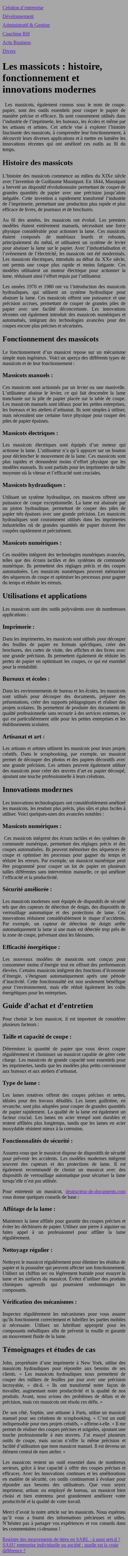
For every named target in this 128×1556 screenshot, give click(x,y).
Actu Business (16, 42)
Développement (18, 16)
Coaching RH (16, 33)
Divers (9, 51)
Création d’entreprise (22, 7)
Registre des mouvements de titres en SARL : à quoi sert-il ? (61, 1539)
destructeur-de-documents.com (96, 1191)
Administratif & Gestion (26, 25)
